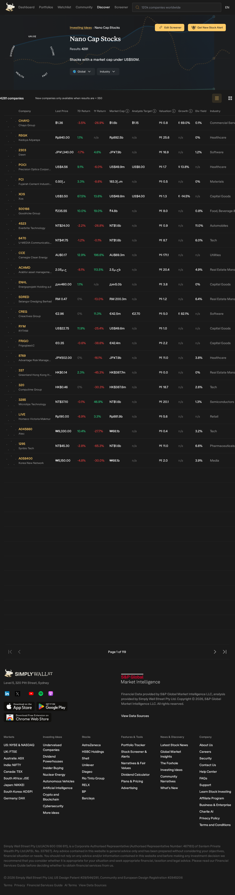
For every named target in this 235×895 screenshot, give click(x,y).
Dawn (22, 154)
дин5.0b (115, 284)
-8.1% (81, 270)
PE (160, 137)
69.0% (184, 123)
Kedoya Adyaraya (29, 140)
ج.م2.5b (114, 270)
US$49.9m (117, 167)
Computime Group (30, 389)
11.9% (81, 328)
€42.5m (115, 314)
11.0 (163, 358)
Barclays (88, 798)
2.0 (163, 461)
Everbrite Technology (32, 228)
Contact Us (207, 765)
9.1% (80, 167)
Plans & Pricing (132, 781)
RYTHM (23, 330)
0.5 (163, 182)
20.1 (164, 402)
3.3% (80, 182)
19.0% (98, 211)
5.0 (163, 314)
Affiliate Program (211, 798)
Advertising (129, 788)
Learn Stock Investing (215, 792)
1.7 (162, 167)
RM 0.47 (61, 299)
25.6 (164, 137)
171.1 (164, 255)
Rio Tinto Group (93, 778)
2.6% (198, 387)
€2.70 (136, 314)
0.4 (163, 431)
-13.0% (98, 299)
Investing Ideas (81, 28)
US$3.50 (61, 196)
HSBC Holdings (93, 752)
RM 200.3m (117, 299)
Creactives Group (30, 316)
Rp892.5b (116, 137)
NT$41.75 (61, 240)
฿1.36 (59, 123)
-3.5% (81, 123)
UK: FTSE (10, 752)
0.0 (163, 372)
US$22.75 (62, 328)
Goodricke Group (29, 213)
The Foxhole (169, 763)
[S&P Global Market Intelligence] (140, 681)
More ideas (51, 813)
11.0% (199, 226)
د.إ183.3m (116, 182)
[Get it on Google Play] (51, 706)
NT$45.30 (62, 446)
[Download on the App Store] (19, 706)
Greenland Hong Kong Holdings (35, 374)
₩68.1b (114, 431)
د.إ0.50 (60, 182)
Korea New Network (31, 463)
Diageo (87, 772)
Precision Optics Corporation (35, 169)
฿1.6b (113, 123)
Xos (21, 198)
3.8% (198, 358)
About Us (206, 745)
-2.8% (81, 446)
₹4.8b (113, 211)
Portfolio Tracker (133, 745)
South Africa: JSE (16, 778)
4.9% (198, 270)
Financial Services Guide (45, 885)
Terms (8, 885)
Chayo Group (27, 125)
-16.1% (98, 358)
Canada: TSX (13, 772)
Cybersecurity (53, 806)
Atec (22, 433)
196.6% (99, 255)
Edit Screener (172, 27)
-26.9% (99, 123)
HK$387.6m (117, 387)
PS (160, 122)
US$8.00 (138, 167)
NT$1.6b (115, 226)
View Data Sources (135, 716)
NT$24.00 (62, 226)
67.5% (81, 196)
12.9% (81, 255)
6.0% (199, 240)
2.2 (163, 343)
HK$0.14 (61, 372)
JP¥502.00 (63, 358)
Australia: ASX (14, 758)
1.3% (198, 402)
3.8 (163, 284)
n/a (96, 137)
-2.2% (81, 226)
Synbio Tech (26, 448)
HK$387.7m (117, 372)
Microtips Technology (32, 404)
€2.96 (59, 314)
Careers (205, 752)
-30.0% (99, 461)
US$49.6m (117, 328)
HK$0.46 (61, 387)
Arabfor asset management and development (35, 272)
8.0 (163, 211)
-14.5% (184, 196)
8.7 (163, 240)
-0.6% (81, 343)
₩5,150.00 (62, 461)
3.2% (198, 431)
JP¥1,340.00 (64, 152)
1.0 (163, 328)
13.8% (183, 167)
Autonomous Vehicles (58, 781)
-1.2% (81, 240)
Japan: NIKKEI (14, 785)
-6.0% (98, 167)
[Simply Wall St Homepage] (10, 6)
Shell (85, 758)
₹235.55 (61, 211)
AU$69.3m (117, 255)
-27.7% (98, 431)
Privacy (19, 885)
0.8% (199, 211)
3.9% (198, 461)
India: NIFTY (12, 765)
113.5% (98, 270)
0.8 (163, 123)
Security (205, 758)
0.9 (163, 226)
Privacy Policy (209, 818)
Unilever (88, 765)
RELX (86, 785)
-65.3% (99, 446)
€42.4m (114, 343)
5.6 (163, 416)
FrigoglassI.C (27, 345)
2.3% (80, 372)
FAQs (203, 778)
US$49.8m (117, 196)
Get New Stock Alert (210, 27)
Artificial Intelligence (58, 788)
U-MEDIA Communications (35, 242)
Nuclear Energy (54, 775)
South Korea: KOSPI (18, 792)
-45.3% (99, 372)
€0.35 (59, 343)
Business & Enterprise (215, 805)
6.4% (198, 299)
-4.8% (81, 461)
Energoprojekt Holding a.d (35, 286)
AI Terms (70, 885)
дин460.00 (63, 284)
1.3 (163, 196)
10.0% (81, 211)
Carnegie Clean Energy (33, 257)
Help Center (208, 772)
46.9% (98, 402)
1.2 (163, 299)
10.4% (81, 431)
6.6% (198, 446)
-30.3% (99, 387)
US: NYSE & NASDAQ (19, 745)
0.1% (198, 123)
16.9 (164, 152)
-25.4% (99, 328)
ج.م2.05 (61, 270)
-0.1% (97, 240)
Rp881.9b (116, 416)
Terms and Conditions (215, 825)
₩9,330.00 (63, 431)
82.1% (183, 314)
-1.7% (80, 152)
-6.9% (81, 416)
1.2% (198, 152)
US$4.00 (138, 196)
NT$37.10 (61, 402)
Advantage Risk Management (35, 360)
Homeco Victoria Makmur (34, 419)
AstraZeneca (91, 745)
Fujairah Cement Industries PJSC (35, 184)
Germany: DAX (14, 798)
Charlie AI (206, 812)
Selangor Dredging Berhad (35, 301)
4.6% (97, 152)
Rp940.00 (62, 137)
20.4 (164, 270)
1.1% (80, 137)
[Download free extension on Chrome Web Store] (27, 717)
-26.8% (99, 226)
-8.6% (98, 182)
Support (205, 785)
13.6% (98, 196)
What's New (169, 788)
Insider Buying (53, 768)
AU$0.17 (61, 255)
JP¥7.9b (115, 152)
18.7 (163, 387)
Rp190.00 (62, 416)
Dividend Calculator (135, 775)
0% (197, 137)
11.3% (97, 314)
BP (84, 792)
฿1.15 (135, 123)
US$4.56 (61, 167)
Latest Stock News (174, 745)
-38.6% (99, 343)
